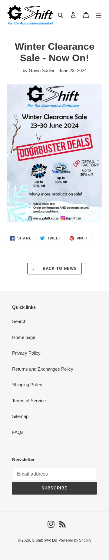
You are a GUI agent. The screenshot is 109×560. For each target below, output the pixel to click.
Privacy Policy (26, 353)
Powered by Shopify (74, 540)
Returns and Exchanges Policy (42, 369)
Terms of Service (29, 400)
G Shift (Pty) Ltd (44, 540)
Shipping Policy (27, 384)
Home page (23, 337)
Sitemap (20, 416)
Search (19, 321)
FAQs (18, 432)
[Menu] (98, 14)
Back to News (59, 268)
